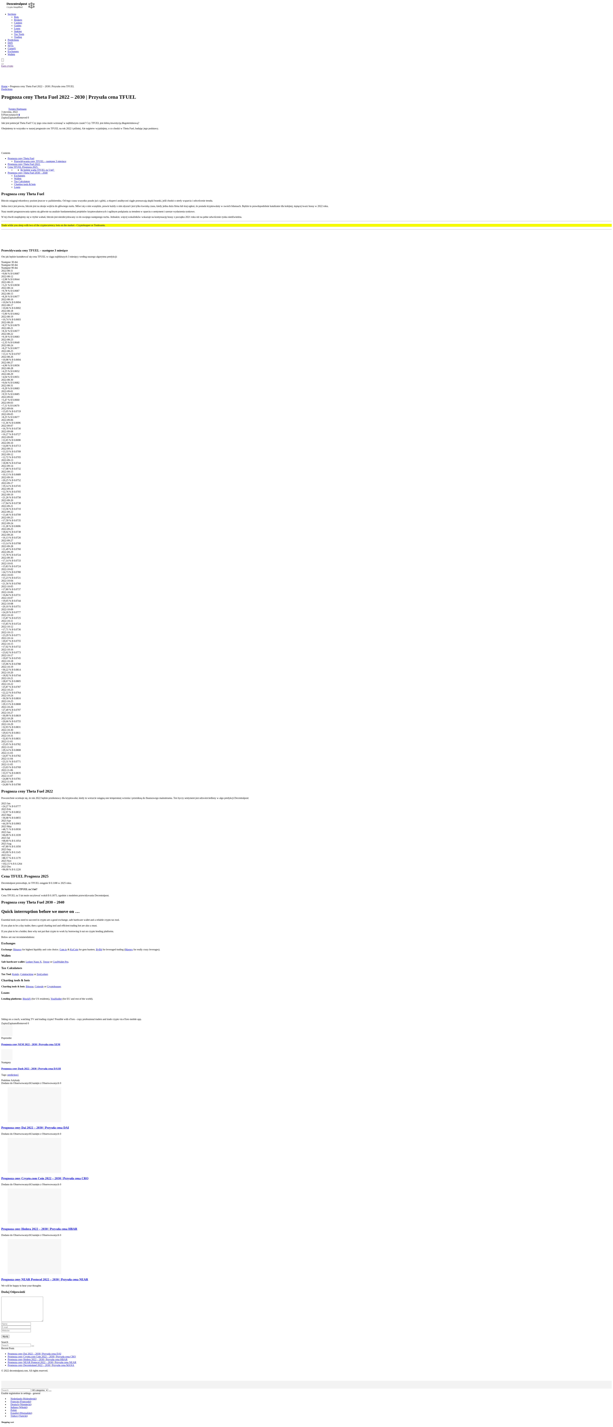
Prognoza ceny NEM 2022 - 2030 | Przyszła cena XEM (30, 1044)
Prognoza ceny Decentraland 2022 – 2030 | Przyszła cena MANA (41, 1365)
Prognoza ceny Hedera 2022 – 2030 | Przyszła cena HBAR (39, 1229)
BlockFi (27, 998)
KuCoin (74, 949)
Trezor (46, 961)
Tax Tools (19, 34)
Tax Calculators (22, 181)
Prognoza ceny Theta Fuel (21, 158)
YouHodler (56, 998)
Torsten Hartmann (17, 109)
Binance (17, 949)
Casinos (18, 22)
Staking (18, 31)
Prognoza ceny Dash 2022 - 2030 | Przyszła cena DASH (31, 1068)
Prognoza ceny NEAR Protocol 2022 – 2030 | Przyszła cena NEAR (44, 1279)
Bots (16, 17)
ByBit (99, 949)
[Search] (2, 63)
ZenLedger (42, 974)
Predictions (13, 40)
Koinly (15, 974)
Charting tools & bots (25, 184)
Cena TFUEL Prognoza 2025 (23, 167)
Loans (17, 28)
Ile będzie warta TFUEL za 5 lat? (37, 170)
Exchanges (13, 51)
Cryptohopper (54, 986)
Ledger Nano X (34, 961)
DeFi (10, 42)
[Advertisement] (59, 76)
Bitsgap (30, 986)
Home (4, 86)
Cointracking (26, 974)
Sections (12, 14)
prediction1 (13, 1074)
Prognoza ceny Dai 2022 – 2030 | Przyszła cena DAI (35, 1127)
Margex (129, 949)
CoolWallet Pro (60, 961)
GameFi (12, 48)
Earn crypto (7, 66)
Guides (17, 25)
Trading (18, 37)
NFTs (10, 45)
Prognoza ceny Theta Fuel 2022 (24, 164)
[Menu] (2, 60)
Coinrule (39, 986)
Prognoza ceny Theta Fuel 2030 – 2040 (28, 172)
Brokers (18, 19)
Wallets (11, 54)
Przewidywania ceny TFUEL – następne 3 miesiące (40, 161)
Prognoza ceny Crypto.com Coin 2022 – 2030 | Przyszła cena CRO (44, 1178)
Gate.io (63, 949)
